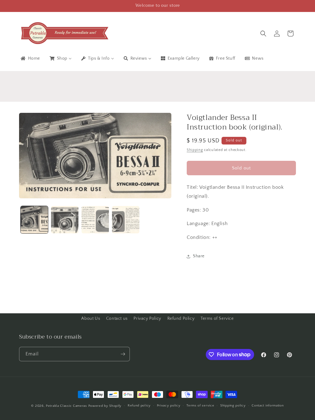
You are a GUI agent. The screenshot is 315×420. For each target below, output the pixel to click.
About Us (90, 318)
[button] (263, 33)
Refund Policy (181, 318)
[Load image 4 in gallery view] (125, 219)
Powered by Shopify (105, 406)
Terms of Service (217, 318)
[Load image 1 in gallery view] (34, 219)
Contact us (117, 318)
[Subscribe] (123, 354)
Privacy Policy (147, 318)
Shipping (195, 150)
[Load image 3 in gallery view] (95, 219)
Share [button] (199, 256)
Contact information (268, 405)
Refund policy (139, 405)
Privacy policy (169, 405)
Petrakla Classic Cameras (66, 406)
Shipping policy (233, 405)
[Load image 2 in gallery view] (64, 219)
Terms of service (200, 405)
